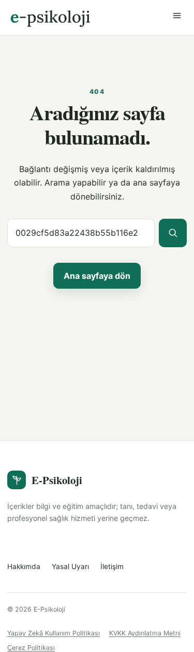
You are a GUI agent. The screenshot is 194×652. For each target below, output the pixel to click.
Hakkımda (23, 566)
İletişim (112, 566)
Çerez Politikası (31, 647)
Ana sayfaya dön (97, 276)
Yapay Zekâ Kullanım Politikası (53, 633)
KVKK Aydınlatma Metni (145, 633)
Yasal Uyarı (70, 566)
